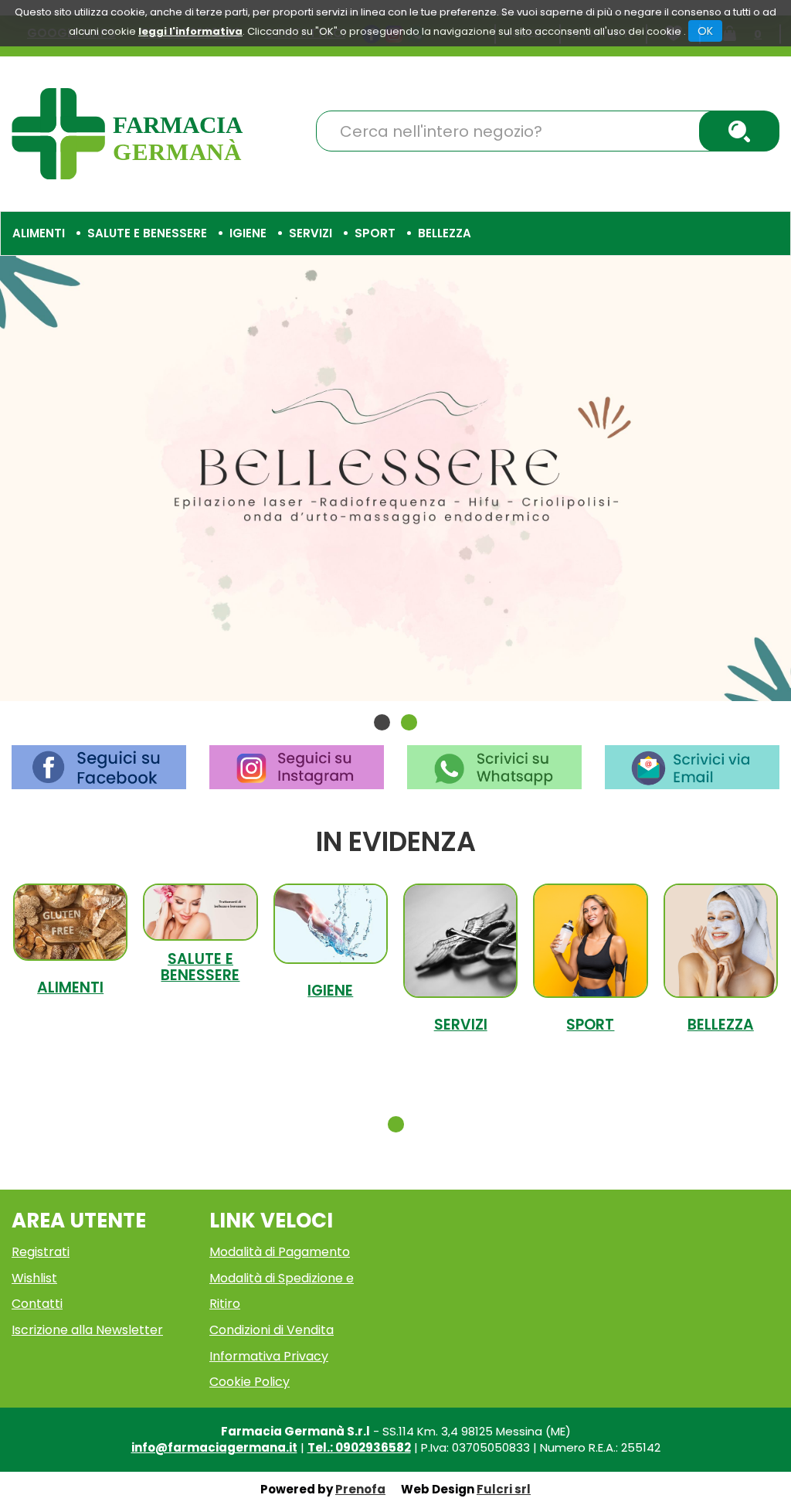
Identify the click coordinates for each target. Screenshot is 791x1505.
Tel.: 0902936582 (359, 1447)
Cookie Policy (249, 1382)
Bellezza (720, 1024)
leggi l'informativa (190, 31)
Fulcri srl (504, 1489)
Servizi (460, 1024)
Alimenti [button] (38, 233)
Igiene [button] (247, 233)
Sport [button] (375, 233)
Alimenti (70, 987)
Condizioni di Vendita (271, 1330)
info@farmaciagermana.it (214, 1447)
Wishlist (34, 1278)
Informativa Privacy (268, 1356)
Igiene (330, 990)
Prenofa (360, 1489)
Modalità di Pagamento (279, 1252)
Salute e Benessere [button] (147, 233)
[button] (382, 722)
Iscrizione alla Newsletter (87, 1330)
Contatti (37, 1304)
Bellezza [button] (444, 233)
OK (705, 31)
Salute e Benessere (200, 967)
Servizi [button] (310, 233)
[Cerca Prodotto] (739, 131)
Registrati (41, 1252)
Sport (590, 1024)
